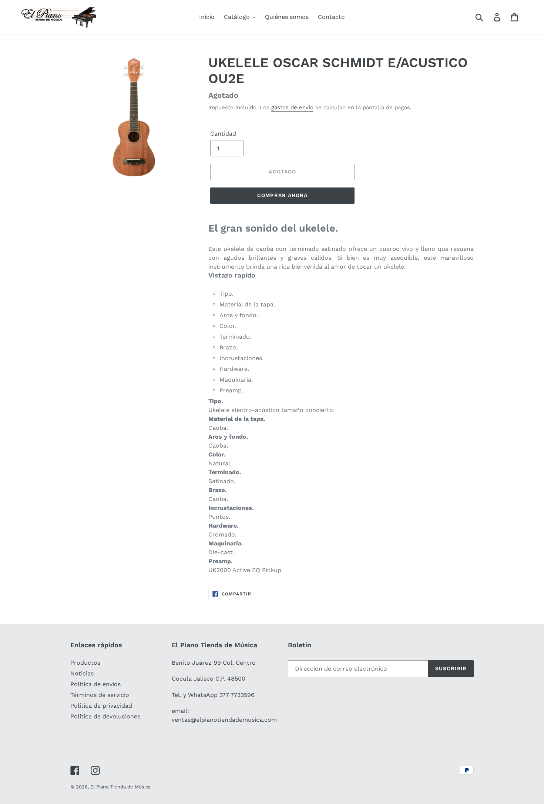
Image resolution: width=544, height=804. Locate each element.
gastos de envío (292, 107)
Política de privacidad (101, 705)
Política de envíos (95, 684)
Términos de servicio (99, 694)
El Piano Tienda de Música (120, 787)
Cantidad (223, 133)
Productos (85, 662)
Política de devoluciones (105, 716)
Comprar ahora (282, 195)
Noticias (82, 673)
